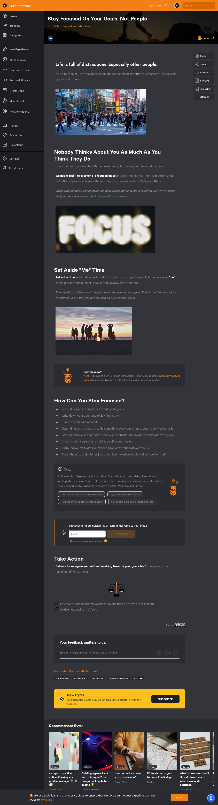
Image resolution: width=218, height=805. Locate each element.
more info (46, 799)
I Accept (179, 797)
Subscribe (121, 534)
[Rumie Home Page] (5, 5)
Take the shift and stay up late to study (82, 501)
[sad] (159, 653)
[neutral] (167, 653)
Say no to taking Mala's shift (125, 494)
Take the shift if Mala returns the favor (81, 494)
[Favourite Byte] (76, 766)
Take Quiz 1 (203, 96)
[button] (211, 798)
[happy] (175, 653)
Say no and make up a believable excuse (132, 501)
